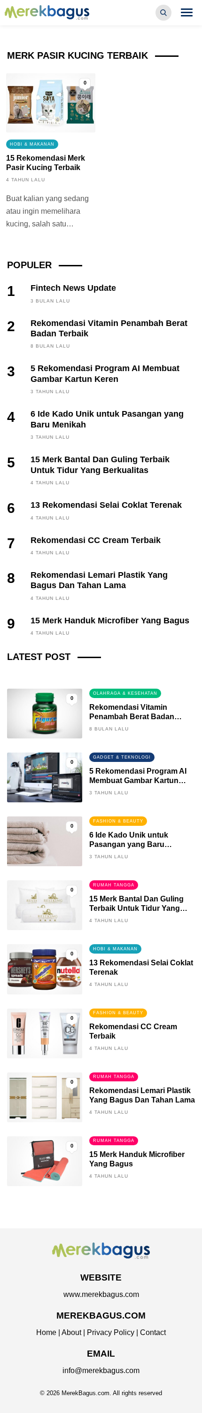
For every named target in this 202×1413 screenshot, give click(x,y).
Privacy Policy (110, 1332)
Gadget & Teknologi (122, 757)
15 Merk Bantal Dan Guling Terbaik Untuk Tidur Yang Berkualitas (136, 908)
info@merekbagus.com (101, 1370)
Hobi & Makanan (32, 144)
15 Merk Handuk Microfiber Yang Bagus (110, 620)
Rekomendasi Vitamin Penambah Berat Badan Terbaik (131, 716)
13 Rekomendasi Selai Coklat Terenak (106, 505)
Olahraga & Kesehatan (125, 693)
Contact (153, 1332)
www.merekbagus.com (101, 1294)
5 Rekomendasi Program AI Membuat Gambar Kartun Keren (137, 780)
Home (46, 1332)
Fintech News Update (73, 288)
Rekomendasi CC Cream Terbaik (96, 540)
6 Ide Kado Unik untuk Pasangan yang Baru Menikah (128, 844)
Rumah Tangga (113, 885)
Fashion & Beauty (118, 821)
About (71, 1332)
